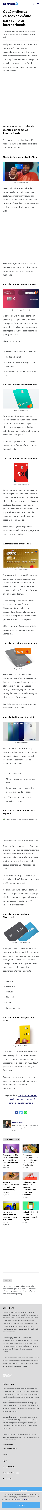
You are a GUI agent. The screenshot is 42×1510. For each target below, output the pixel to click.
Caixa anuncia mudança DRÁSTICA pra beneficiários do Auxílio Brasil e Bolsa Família (30, 1160)
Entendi (21, 1505)
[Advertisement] (21, 97)
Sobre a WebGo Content (10, 1467)
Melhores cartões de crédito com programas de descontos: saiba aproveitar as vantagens (30, 1188)
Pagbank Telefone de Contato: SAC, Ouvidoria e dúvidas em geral (31, 1216)
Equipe (5, 1461)
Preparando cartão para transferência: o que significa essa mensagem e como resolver (10, 1160)
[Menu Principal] (33, 3)
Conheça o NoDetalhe (10, 1449)
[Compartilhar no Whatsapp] (25, 1112)
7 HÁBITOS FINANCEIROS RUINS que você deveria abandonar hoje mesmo (11, 1187)
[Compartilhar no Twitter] (21, 1112)
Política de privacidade (21, 1499)
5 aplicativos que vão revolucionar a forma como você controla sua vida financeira (22, 1099)
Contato (5, 1455)
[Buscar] (38, 3)
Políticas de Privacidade (11, 1473)
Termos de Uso (8, 1479)
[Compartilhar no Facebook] (16, 1112)
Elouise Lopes (17, 1122)
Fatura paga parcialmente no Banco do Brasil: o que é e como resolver (10, 1217)
